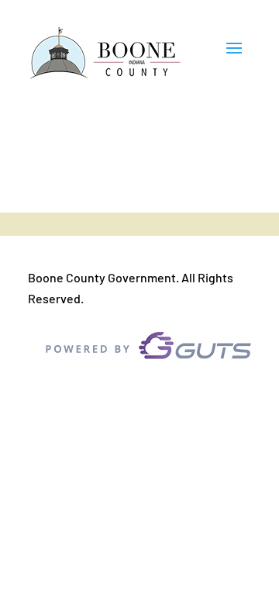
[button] (234, 54)
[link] (105, 54)
